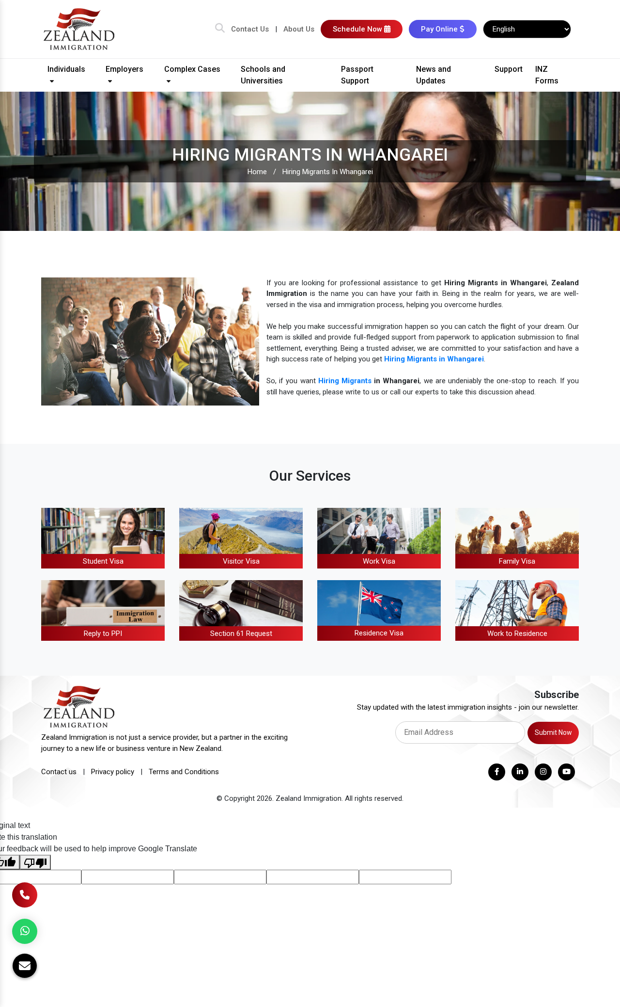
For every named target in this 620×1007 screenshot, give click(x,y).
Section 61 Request (241, 633)
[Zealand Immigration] (79, 28)
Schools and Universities (263, 75)
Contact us (59, 771)
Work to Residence (517, 633)
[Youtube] (566, 771)
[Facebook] (496, 771)
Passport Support (357, 75)
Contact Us (250, 29)
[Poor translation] (35, 862)
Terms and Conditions (184, 771)
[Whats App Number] (24, 931)
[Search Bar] (220, 29)
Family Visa (517, 561)
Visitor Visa (241, 561)
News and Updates (433, 75)
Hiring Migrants (345, 380)
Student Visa (103, 561)
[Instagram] (543, 771)
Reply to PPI (103, 633)
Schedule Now (358, 29)
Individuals (66, 69)
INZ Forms (546, 75)
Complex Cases (192, 69)
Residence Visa (379, 633)
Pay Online (440, 29)
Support (509, 69)
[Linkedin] (520, 771)
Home (257, 171)
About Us (298, 29)
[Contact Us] (24, 895)
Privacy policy (112, 771)
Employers (124, 69)
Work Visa (379, 561)
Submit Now (553, 732)
